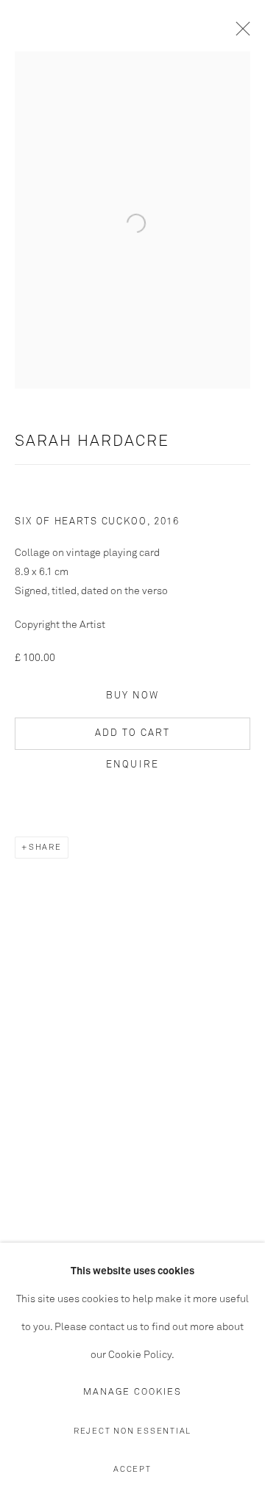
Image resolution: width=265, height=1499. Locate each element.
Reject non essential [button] (132, 1431)
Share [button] (45, 847)
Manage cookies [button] (132, 1392)
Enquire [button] (132, 765)
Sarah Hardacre (92, 441)
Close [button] (239, 33)
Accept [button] (132, 1469)
